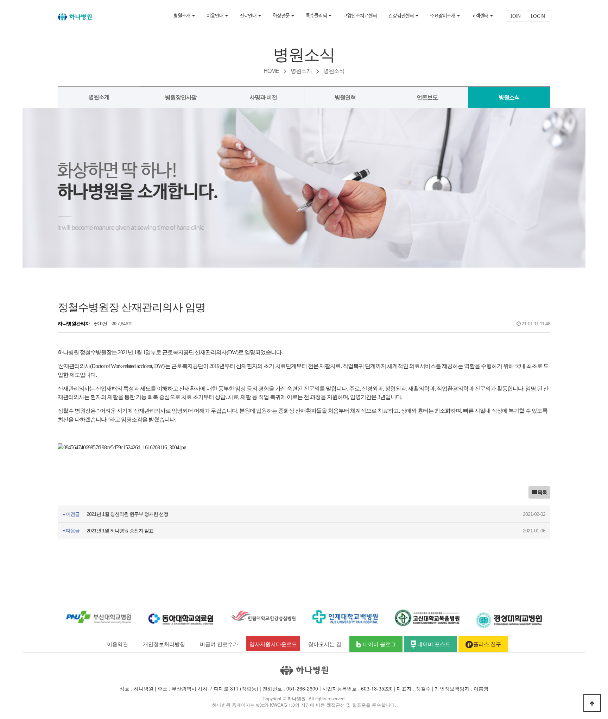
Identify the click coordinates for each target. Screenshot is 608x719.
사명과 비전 (263, 97)
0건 (103, 323)
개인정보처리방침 (164, 644)
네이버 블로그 (378, 644)
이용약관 (117, 644)
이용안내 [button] (215, 16)
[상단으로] (592, 703)
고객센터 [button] (480, 16)
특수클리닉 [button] (317, 16)
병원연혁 (345, 97)
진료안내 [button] (249, 16)
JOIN (515, 16)
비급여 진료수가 (219, 644)
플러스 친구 (487, 644)
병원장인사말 (181, 97)
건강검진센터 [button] (401, 16)
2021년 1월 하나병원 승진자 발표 (120, 530)
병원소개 (98, 97)
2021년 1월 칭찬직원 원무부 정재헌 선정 (127, 514)
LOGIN (538, 16)
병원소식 (509, 97)
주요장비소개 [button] (443, 16)
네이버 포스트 (433, 644)
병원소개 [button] (182, 16)
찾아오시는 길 (324, 644)
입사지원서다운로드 (273, 644)
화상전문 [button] (282, 16)
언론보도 (427, 97)
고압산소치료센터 (360, 16)
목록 (542, 492)
